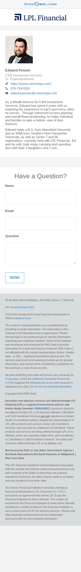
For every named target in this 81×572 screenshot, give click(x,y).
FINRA (39, 408)
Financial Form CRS (22, 307)
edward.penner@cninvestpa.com (34, 93)
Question (12, 236)
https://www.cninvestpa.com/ (31, 83)
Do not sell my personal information (50, 386)
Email (9, 211)
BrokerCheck (23, 318)
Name (9, 186)
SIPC (46, 408)
